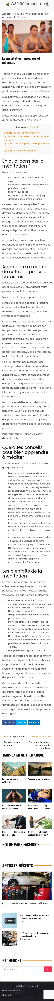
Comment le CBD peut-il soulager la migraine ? (38, 833)
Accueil (6, 13)
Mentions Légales (11, 990)
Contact (6, 995)
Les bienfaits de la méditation (20, 150)
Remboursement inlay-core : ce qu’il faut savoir (39, 807)
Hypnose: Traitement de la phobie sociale (13, 833)
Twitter (23, 722)
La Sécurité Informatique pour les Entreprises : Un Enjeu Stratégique (34, 935)
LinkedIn (35, 722)
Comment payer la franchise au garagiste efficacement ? (26, 905)
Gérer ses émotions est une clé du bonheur (12, 807)
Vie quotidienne (21, 13)
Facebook (9, 722)
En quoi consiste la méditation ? (21, 132)
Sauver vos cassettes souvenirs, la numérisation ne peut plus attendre (34, 918)
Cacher (33, 127)
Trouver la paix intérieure (39, 779)
